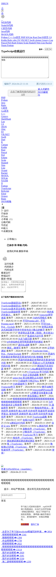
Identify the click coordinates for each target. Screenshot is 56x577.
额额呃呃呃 (11, 537)
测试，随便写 (14, 348)
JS (39, 95)
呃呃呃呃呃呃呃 (13, 534)
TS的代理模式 (39, 318)
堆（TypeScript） (15, 444)
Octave (4, 196)
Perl (9, 43)
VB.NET (25, 40)
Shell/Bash (6, 119)
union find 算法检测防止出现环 (28, 378)
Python (4, 37)
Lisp (43, 43)
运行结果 (9, 264)
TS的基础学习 (20, 384)
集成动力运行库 (35, 336)
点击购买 (25, 524)
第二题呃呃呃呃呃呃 (16, 561)
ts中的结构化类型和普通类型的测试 (25, 342)
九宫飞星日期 (25, 339)
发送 (3, 500)
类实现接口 (33, 396)
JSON (4, 126)
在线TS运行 (29, 420)
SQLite (29, 37)
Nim (38, 43)
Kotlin (4, 40)
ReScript (5, 191)
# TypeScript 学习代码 (38, 372)
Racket (49, 43)
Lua (51, 40)
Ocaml (4, 170)
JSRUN (4, 3)
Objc (3, 129)
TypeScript (6, 188)
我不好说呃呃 (12, 552)
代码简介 (9, 267)
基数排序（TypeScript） (34, 429)
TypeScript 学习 (30, 435)
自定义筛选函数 (31, 375)
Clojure (4, 144)
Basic (3, 199)
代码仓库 (9, 270)
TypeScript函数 (39, 417)
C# (50, 37)
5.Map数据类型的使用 (41, 369)
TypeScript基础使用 (10, 312)
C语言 (4, 108)
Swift (32, 40)
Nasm (4, 45)
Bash (14, 43)
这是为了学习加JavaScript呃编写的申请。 (26, 531)
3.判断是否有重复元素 (41, 393)
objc (15, 40)
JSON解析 (43, 92)
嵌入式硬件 (43, 89)
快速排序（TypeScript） (13, 450)
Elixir (3, 193)
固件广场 (35, 524)
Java (3, 102)
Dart (40, 37)
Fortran (10, 45)
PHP (23, 37)
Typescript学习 (8, 387)
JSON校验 (6, 201)
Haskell (32, 43)
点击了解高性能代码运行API (23, 93)
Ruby (10, 40)
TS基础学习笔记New (28, 381)
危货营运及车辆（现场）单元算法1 (36, 333)
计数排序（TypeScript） (34, 432)
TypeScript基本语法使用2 (13, 309)
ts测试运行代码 (17, 423)
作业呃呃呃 (11, 540)
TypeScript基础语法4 (11, 303)
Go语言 (17, 37)
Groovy (45, 40)
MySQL (5, 175)
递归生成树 (24, 345)
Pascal (4, 43)
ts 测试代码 (42, 426)
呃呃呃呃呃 (11, 543)
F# (19, 40)
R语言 (45, 37)
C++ (10, 37)
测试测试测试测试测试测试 (20, 441)
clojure (38, 40)
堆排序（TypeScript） (23, 438)
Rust (35, 37)
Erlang (20, 43)
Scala (26, 43)
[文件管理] (28, 13)
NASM (4, 181)
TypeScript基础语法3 (11, 306)
